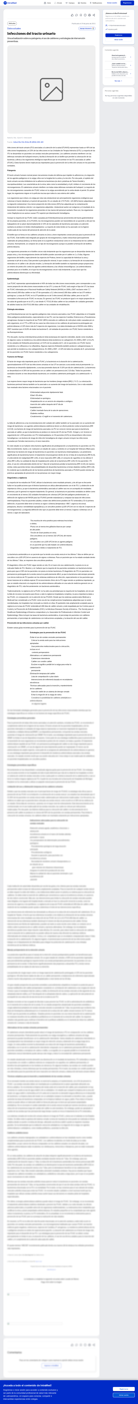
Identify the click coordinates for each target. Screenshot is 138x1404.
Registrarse (124, 1389)
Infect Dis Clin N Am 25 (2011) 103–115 (28, 142)
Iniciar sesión (124, 1395)
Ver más (117, 81)
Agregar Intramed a (86, 28)
